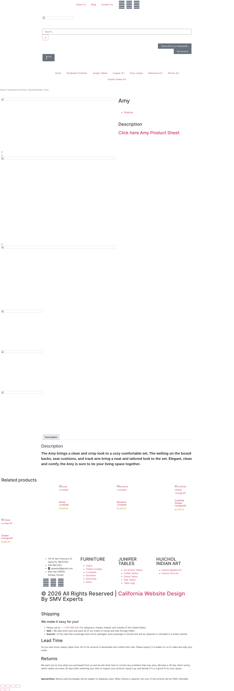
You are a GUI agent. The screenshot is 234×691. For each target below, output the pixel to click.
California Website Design (151, 593)
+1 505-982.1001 (70, 627)
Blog (93, 4)
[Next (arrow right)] (7, 690)
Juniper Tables (99, 73)
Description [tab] (51, 437)
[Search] (45, 37)
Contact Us (107, 4)
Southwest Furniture (77, 73)
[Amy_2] (58, 100)
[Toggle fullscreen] (7, 686)
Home (58, 73)
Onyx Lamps (136, 73)
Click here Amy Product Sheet (149, 132)
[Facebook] (121, 4)
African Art (173, 73)
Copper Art (118, 73)
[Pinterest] (136, 4)
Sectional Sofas (35, 90)
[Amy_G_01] (58, 158)
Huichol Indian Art (117, 79)
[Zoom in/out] (2, 686)
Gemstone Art (155, 73)
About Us (81, 4)
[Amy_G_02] (58, 247)
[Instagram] (129, 4)
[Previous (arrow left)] (2, 690)
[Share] (13, 686)
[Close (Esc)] (18, 686)
